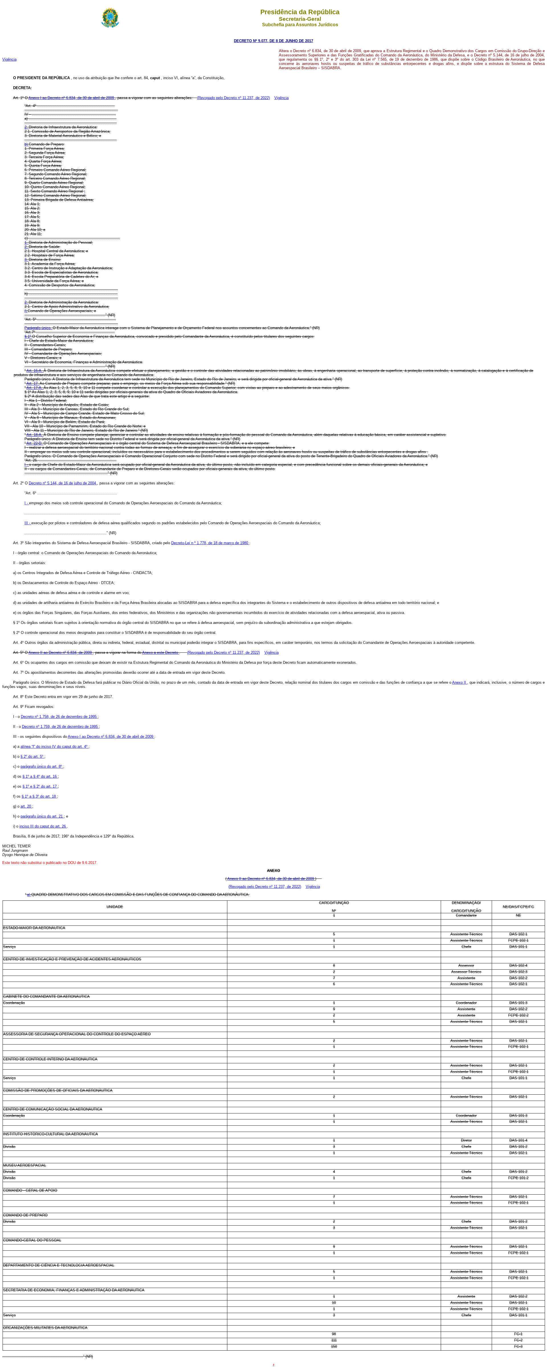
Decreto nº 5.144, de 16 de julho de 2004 (63, 483)
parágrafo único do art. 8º (42, 766)
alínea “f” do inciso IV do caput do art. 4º (55, 746)
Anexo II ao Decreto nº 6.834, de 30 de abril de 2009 (271, 879)
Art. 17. (33, 383)
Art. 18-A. (35, 435)
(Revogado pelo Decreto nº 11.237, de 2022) (233, 98)
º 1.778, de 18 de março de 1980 (221, 543)
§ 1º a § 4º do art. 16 (40, 776)
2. (27, 127)
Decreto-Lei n (182, 543)
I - (27, 464)
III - (28, 523)
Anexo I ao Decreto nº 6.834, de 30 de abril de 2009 (71, 98)
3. (27, 259)
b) (27, 144)
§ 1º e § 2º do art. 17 (40, 786)
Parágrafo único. (39, 328)
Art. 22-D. (35, 443)
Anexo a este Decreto (160, 652)
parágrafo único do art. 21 (42, 816)
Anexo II (459, 682)
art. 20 (26, 806)
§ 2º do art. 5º (32, 756)
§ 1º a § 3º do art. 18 (39, 796)
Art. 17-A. (35, 388)
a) (29, 894)
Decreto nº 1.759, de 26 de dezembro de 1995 (60, 726)
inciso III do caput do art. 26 (43, 826)
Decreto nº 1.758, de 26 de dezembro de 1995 (59, 716)
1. (27, 242)
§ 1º (28, 336)
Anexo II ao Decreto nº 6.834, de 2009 (60, 652)
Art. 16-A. (35, 370)
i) (26, 311)
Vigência (9, 59)
